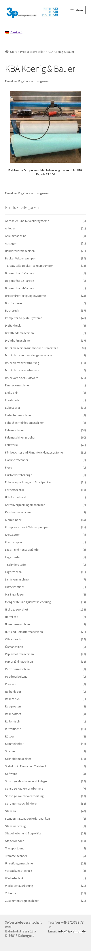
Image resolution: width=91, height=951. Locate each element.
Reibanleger (13, 692)
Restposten (13, 706)
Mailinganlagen (15, 594)
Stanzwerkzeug (15, 826)
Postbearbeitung (16, 677)
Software (11, 774)
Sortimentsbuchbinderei (21, 803)
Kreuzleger (12, 535)
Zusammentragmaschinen (22, 901)
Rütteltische (13, 729)
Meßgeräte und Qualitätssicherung (28, 602)
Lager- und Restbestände (22, 550)
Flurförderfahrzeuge (18, 475)
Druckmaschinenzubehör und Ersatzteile (31, 348)
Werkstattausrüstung (19, 886)
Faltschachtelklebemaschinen (24, 423)
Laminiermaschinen (17, 579)
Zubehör (10, 893)
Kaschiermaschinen (18, 512)
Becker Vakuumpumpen (20, 258)
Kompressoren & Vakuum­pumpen (27, 527)
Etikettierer (12, 408)
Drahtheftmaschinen (18, 340)
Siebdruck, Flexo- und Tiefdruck (26, 766)
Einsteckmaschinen (17, 385)
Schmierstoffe (16, 565)
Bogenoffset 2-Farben (19, 281)
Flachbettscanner (16, 460)
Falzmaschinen (15, 430)
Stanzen (10, 811)
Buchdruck (12, 310)
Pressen (10, 684)
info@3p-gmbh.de (72, 931)
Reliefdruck (12, 699)
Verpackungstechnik (18, 871)
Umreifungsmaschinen (19, 863)
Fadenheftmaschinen (18, 415)
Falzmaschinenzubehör (20, 437)
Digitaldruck (13, 325)
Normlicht (11, 617)
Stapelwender (14, 841)
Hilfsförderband (15, 497)
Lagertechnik (13, 572)
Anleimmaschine (16, 236)
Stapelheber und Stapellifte (23, 833)
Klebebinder (13, 520)
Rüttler (9, 736)
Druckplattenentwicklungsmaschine (28, 355)
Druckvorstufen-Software (21, 378)
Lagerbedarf (13, 557)
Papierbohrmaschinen (19, 654)
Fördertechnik (14, 490)
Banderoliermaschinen (20, 251)
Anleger (10, 228)
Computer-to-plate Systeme (23, 318)
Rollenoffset (13, 714)
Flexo (8, 467)
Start (13, 52)
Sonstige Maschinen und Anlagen (26, 781)
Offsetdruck (13, 639)
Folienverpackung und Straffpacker (28, 482)
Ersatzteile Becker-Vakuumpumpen (30, 266)
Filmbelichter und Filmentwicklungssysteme (34, 452)
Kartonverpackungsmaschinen (25, 505)
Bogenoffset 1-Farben (19, 273)
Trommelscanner (16, 856)
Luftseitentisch (15, 587)
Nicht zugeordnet (16, 609)
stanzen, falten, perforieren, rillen (27, 819)
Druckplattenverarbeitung (22, 363)
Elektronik (11, 393)
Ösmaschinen (14, 647)
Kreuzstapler (13, 542)
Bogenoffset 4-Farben (19, 288)
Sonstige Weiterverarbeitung (24, 796)
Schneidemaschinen (18, 759)
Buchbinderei (14, 303)
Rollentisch (12, 721)
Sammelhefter (14, 744)
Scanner (10, 751)
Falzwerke (12, 445)
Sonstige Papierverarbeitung (24, 788)
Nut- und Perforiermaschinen (24, 632)
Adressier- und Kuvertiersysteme (27, 221)
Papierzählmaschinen (19, 662)
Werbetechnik (14, 878)
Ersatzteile (12, 400)
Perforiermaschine (17, 669)
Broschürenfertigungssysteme (25, 296)
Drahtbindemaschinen (19, 333)
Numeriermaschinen (18, 624)
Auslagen (11, 243)
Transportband (15, 848)
